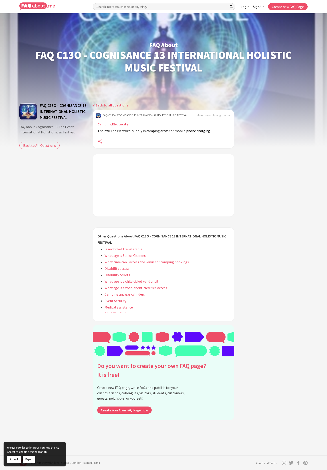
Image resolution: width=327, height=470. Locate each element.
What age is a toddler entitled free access (136, 288)
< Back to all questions (110, 105)
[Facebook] (298, 463)
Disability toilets (117, 275)
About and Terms (266, 463)
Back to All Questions (39, 145)
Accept (14, 459)
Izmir (97, 463)
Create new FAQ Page (288, 6)
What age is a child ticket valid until (131, 281)
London (76, 463)
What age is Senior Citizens (125, 255)
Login (245, 6)
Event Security (115, 300)
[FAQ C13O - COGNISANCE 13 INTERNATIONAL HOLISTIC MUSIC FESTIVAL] (28, 112)
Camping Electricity (112, 124)
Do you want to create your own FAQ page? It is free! (151, 370)
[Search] (231, 6)
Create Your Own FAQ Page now (124, 410)
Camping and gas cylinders (125, 294)
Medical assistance (119, 307)
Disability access (117, 268)
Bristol (66, 463)
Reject (28, 459)
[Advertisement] (163, 185)
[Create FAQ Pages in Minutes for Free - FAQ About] (37, 6)
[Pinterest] (305, 463)
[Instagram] (284, 463)
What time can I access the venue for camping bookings (147, 262)
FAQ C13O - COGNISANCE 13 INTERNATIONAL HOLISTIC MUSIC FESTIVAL (63, 111)
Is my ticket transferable (123, 249)
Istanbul (88, 463)
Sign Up (258, 6)
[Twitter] (291, 463)
